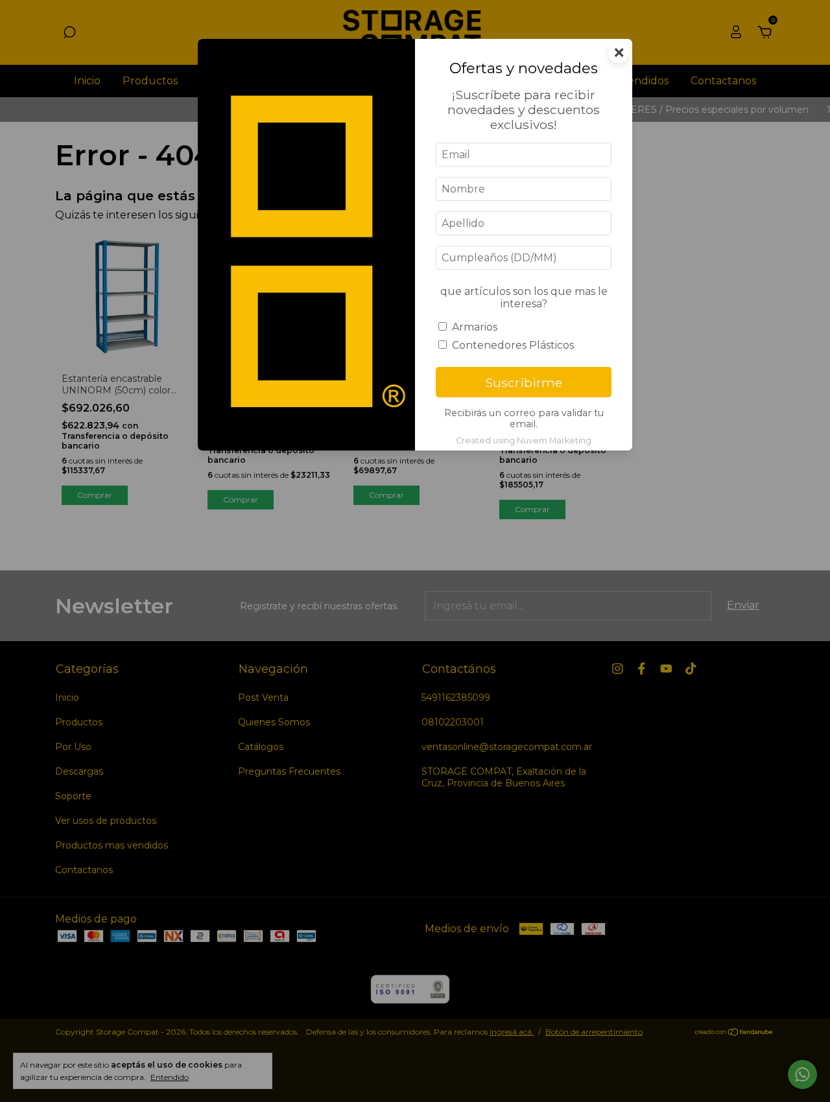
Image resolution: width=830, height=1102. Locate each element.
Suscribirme (523, 382)
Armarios (474, 327)
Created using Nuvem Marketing (523, 440)
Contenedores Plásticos (513, 345)
